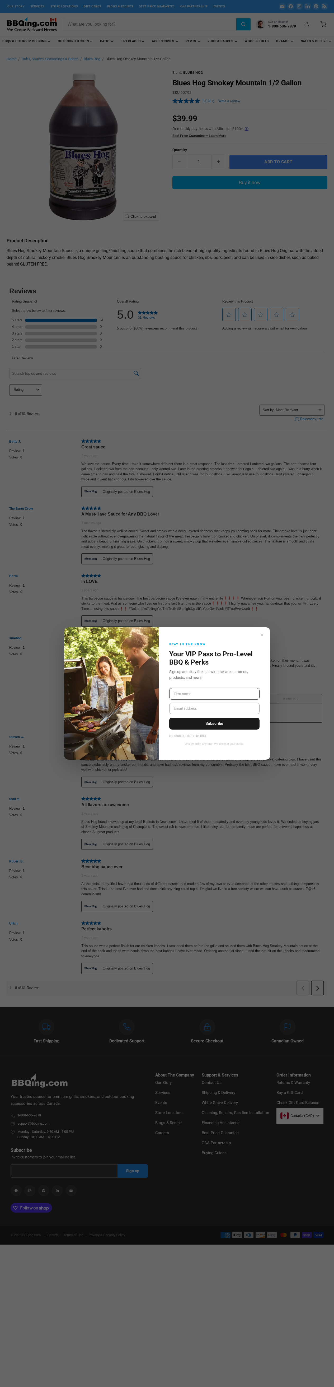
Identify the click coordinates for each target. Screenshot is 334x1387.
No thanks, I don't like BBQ (187, 736)
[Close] (262, 635)
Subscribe (214, 723)
